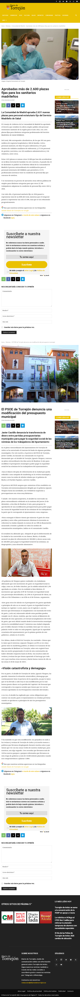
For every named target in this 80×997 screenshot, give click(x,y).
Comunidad (49, 15)
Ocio (20, 15)
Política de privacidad (34, 991)
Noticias (5, 15)
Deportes (40, 15)
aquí (12, 218)
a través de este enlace (30, 215)
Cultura (27, 15)
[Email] (18, 105)
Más (3, 20)
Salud (34, 15)
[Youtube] (77, 1)
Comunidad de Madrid (18, 26)
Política (57, 15)
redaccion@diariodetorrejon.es (33, 983)
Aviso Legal (28, 270)
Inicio (2, 26)
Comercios (13, 15)
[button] (76, 15)
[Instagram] (59, 1)
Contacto (70, 991)
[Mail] (63, 1)
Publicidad (61, 991)
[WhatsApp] (73, 1)
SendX (47, 275)
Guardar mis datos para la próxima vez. (19, 327)
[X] (70, 1)
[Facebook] (56, 1)
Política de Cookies (50, 991)
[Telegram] (66, 1)
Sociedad (65, 15)
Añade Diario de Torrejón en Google (15, 211)
